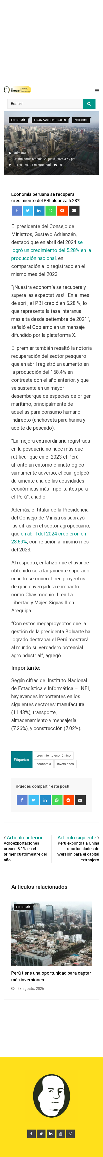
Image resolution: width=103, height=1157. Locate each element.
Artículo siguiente (77, 838)
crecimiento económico (53, 755)
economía (43, 764)
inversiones (65, 764)
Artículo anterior (25, 838)
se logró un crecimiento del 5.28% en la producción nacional (51, 250)
